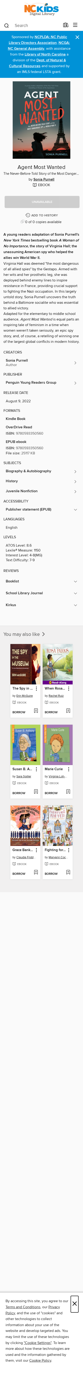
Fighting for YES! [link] (55, 850)
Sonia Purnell (43, 180)
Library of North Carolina (45, 54)
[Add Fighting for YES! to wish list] (68, 873)
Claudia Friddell (26, 857)
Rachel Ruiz (56, 696)
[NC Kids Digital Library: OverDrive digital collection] (41, 9)
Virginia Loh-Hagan (58, 776)
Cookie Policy (40, 1360)
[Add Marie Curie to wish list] (68, 792)
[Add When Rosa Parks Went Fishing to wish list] (68, 711)
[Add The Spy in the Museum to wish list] (36, 711)
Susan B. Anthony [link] (23, 769)
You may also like (22, 634)
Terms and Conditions (23, 1307)
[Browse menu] (75, 25)
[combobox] (32, 25)
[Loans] (66, 26)
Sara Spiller (23, 776)
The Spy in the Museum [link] (23, 689)
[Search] (6, 25)
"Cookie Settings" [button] (37, 1343)
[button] (42, 202)
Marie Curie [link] (54, 769)
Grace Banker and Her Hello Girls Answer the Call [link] (23, 850)
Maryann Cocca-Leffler (58, 857)
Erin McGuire (24, 696)
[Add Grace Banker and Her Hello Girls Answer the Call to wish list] (36, 873)
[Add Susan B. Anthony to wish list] (36, 792)
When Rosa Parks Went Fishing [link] (55, 689)
